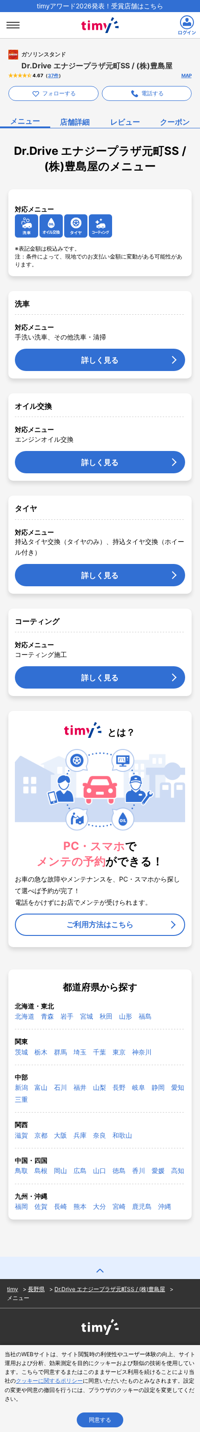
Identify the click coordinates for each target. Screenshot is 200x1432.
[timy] (100, 15)
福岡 (21, 1206)
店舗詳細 (75, 121)
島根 (40, 1170)
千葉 (99, 1052)
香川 (138, 1170)
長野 (119, 1087)
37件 (53, 75)
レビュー (125, 121)
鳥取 (21, 1170)
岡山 (60, 1170)
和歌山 (122, 1135)
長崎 (60, 1206)
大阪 (60, 1135)
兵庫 (80, 1135)
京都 (40, 1135)
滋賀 (21, 1135)
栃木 (40, 1052)
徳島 (119, 1170)
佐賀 (40, 1206)
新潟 (21, 1087)
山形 (125, 1016)
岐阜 (138, 1087)
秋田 (106, 1016)
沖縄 (164, 1206)
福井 (80, 1087)
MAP (186, 75)
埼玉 (80, 1052)
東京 (119, 1052)
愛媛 (158, 1170)
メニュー (25, 121)
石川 (60, 1087)
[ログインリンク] (187, 25)
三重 (21, 1099)
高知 (177, 1170)
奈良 (99, 1135)
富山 (40, 1087)
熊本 (80, 1206)
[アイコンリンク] (26, 226)
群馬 (60, 1052)
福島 (145, 1016)
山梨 (99, 1087)
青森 (47, 1016)
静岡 (158, 1087)
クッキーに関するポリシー (49, 1380)
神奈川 (142, 1052)
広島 (80, 1170)
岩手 (66, 1016)
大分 (99, 1206)
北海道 (24, 1016)
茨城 (21, 1052)
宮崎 (119, 1206)
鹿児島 (142, 1206)
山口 (99, 1170)
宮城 (86, 1016)
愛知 (177, 1087)
